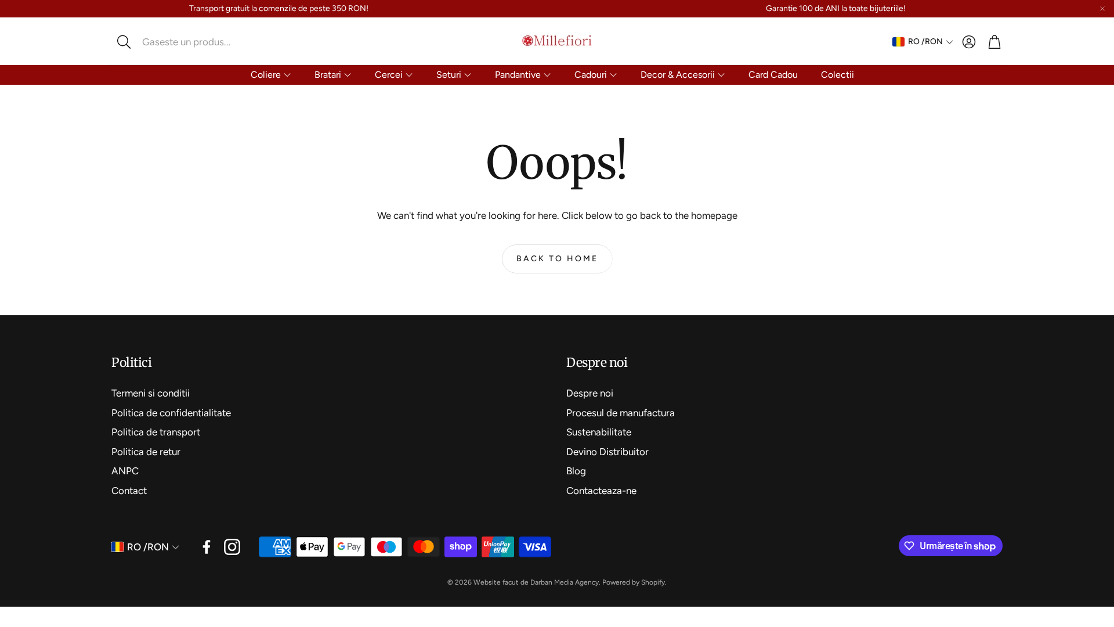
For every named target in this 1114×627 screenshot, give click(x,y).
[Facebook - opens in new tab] (206, 547)
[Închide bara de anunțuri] (1102, 8)
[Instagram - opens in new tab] (232, 547)
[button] (188, 42)
